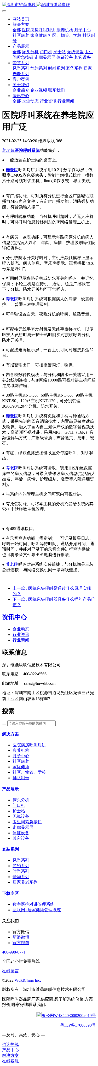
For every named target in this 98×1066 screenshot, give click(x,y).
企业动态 (21, 629)
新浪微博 (21, 937)
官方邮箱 (21, 942)
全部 (17, 30)
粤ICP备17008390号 (78, 1025)
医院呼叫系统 (27, 150)
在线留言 (10, 971)
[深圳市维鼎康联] (49, 5)
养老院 (8, 150)
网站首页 (21, 19)
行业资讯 (21, 634)
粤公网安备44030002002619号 (69, 1015)
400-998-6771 (14, 952)
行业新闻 (21, 640)
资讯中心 (14, 617)
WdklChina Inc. (28, 980)
